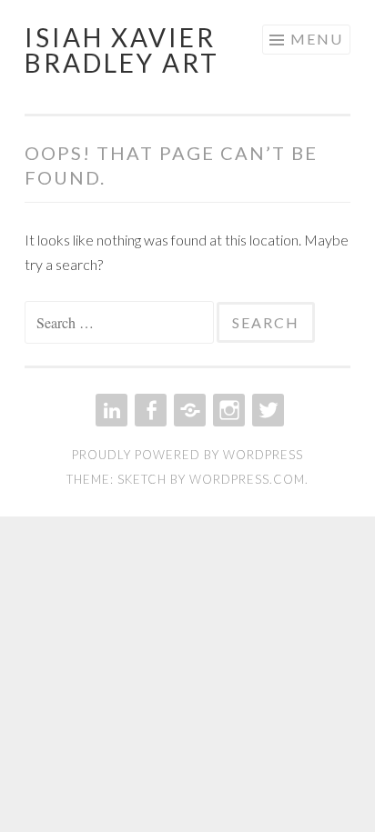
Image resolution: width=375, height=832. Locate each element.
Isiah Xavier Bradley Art (122, 50)
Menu (316, 38)
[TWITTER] (266, 410)
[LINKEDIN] (109, 410)
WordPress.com (247, 479)
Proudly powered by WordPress (187, 454)
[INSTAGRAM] (227, 410)
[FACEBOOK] (149, 410)
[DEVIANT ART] (188, 410)
